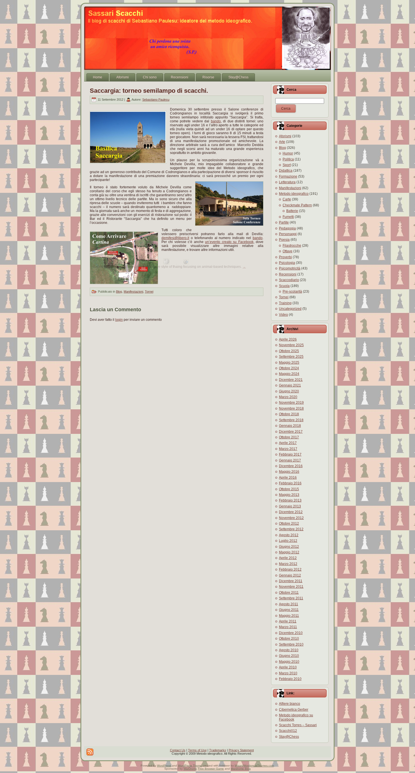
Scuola (284, 286)
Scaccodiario (289, 280)
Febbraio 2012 (290, 569)
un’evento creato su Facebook (229, 242)
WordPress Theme (190, 765)
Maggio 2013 (289, 495)
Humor (288, 153)
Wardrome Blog (241, 768)
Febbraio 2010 (290, 679)
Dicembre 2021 (291, 380)
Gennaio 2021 (290, 385)
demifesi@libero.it (175, 238)
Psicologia (287, 263)
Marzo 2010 (288, 673)
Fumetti (288, 217)
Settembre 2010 (291, 644)
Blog (119, 291)
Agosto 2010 (288, 650)
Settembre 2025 (291, 357)
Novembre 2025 (291, 345)
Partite (284, 222)
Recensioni (287, 274)
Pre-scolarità (292, 291)
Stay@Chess (289, 737)
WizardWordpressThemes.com (254, 765)
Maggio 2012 (289, 552)
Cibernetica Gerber (293, 710)
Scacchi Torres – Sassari (298, 725)
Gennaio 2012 (290, 575)
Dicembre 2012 (291, 512)
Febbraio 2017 (290, 454)
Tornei (149, 291)
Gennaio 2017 (290, 460)
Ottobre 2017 (289, 437)
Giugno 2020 (289, 391)
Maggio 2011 (289, 616)
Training (285, 303)
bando (216, 121)
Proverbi (285, 257)
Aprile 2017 (288, 443)
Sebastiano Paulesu (155, 99)
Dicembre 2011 (290, 581)
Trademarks (217, 750)
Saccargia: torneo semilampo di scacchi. (149, 90)
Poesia (284, 240)
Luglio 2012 (288, 541)
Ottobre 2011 (289, 593)
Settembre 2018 (291, 420)
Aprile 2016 (288, 478)
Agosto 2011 (288, 604)
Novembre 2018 (291, 408)
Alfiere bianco (289, 704)
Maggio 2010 (289, 662)
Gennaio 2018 (290, 426)
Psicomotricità (289, 268)
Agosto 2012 (288, 535)
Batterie (292, 211)
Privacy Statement (241, 750)
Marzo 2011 (288, 627)
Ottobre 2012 (289, 523)
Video (283, 315)
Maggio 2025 (289, 363)
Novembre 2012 (291, 518)
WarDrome (190, 768)
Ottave (287, 251)
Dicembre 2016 (291, 466)
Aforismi (285, 136)
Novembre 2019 (291, 403)
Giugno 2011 (289, 610)
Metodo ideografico (294, 194)
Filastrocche (292, 246)
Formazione (288, 176)
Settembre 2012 (291, 529)
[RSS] (89, 752)
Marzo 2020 (288, 397)
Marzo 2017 (288, 449)
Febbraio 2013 (290, 500)
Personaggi (288, 234)
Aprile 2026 (288, 339)
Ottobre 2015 (289, 489)
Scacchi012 (288, 731)
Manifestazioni (133, 291)
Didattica (285, 171)
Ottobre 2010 (289, 639)
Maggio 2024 (289, 374)
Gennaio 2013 (290, 506)
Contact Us (177, 750)
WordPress (164, 765)
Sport (287, 165)
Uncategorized (290, 309)
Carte (287, 199)
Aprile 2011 (287, 621)
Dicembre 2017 (291, 432)
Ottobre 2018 (289, 414)
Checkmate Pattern (297, 205)
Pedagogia (287, 228)
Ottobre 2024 (289, 368)
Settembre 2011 (291, 598)
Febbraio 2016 (290, 483)
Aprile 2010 (288, 667)
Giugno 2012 (289, 547)
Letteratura (287, 182)
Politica (288, 159)
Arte (282, 142)
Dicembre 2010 (291, 633)
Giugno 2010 (289, 656)
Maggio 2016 (289, 472)
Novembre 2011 (291, 587)
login (119, 320)
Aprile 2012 (288, 558)
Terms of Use (197, 750)
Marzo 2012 (288, 564)
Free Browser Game (211, 768)
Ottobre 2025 (289, 351)
